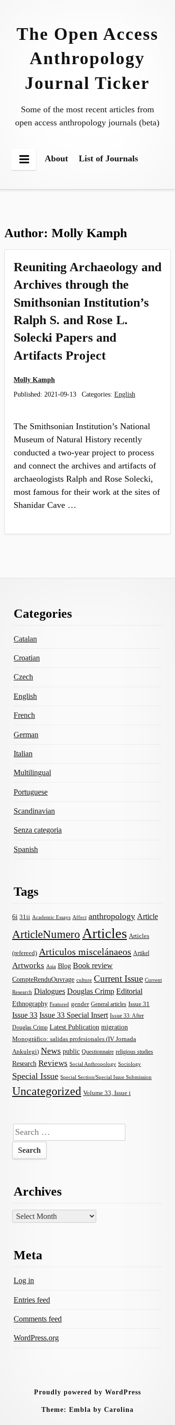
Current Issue (118, 978)
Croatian (27, 658)
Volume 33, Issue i (107, 1092)
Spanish (26, 849)
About (56, 158)
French (24, 715)
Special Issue (35, 1076)
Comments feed (38, 1319)
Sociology (129, 1064)
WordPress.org (36, 1338)
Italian (23, 753)
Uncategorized (46, 1090)
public (71, 1051)
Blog (64, 966)
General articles (108, 1004)
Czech (23, 677)
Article (147, 916)
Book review (93, 965)
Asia (51, 966)
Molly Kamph (34, 379)
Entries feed (32, 1300)
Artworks (28, 965)
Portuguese (31, 792)
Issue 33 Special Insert (73, 1015)
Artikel (141, 953)
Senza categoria (38, 830)
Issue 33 (24, 1015)
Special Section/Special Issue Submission (106, 1077)
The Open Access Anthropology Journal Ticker (87, 58)
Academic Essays (51, 917)
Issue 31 (139, 1004)
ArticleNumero (46, 934)
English (124, 394)
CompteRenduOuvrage (43, 979)
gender (80, 1004)
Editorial (129, 991)
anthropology (111, 916)
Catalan (25, 639)
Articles (104, 933)
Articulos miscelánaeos (85, 951)
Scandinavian (34, 811)
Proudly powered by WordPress (87, 1392)
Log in (24, 1280)
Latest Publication (74, 1027)
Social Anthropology (93, 1064)
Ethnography (30, 1004)
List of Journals (108, 158)
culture (84, 980)
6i (15, 917)
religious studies (134, 1051)
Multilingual (32, 772)
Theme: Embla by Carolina (87, 1409)
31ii (24, 917)
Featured (59, 1004)
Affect (79, 917)
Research (24, 1063)
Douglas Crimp (90, 991)
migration (114, 1027)
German (26, 734)
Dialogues (49, 991)
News (51, 1051)
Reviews (53, 1063)
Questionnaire (98, 1051)
